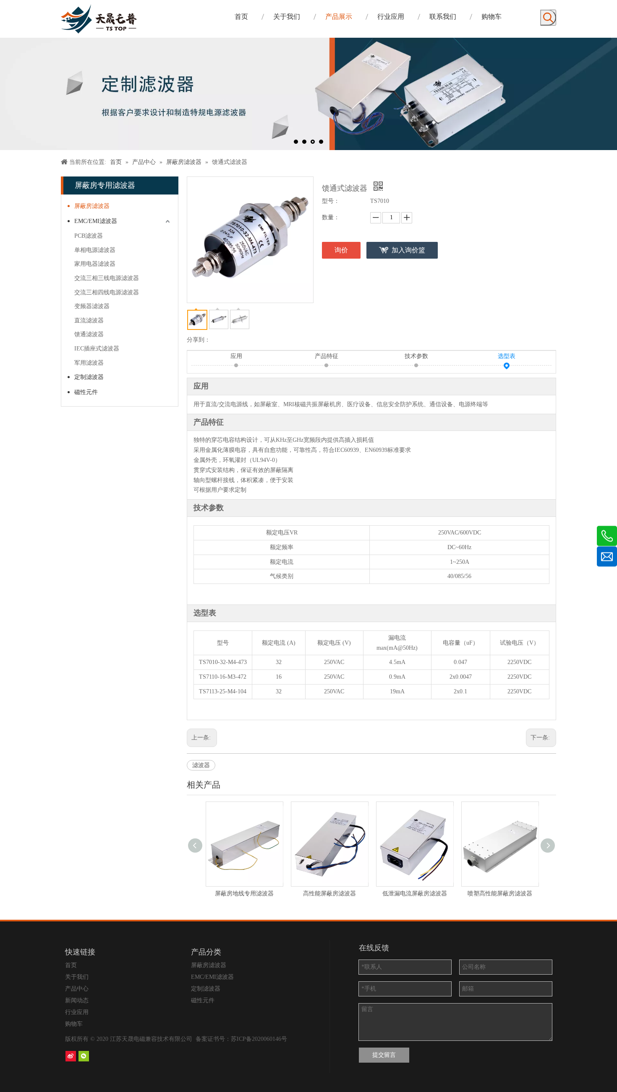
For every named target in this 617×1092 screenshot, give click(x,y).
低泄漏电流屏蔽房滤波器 (414, 893)
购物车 (74, 1024)
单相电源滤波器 (94, 250)
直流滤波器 (89, 320)
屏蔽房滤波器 (92, 206)
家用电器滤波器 (94, 264)
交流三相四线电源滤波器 (106, 292)
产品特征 (326, 356)
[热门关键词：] (548, 18)
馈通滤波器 (89, 334)
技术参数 (416, 356)
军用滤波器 (89, 363)
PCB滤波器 (88, 236)
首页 (71, 965)
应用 (236, 356)
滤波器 (201, 765)
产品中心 (77, 989)
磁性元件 (86, 392)
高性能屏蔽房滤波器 (329, 893)
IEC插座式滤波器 (96, 348)
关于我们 (77, 977)
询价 (341, 250)
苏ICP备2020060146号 (259, 1039)
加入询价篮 (408, 250)
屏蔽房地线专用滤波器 (244, 893)
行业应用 (77, 1012)
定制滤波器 (89, 377)
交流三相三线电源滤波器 (106, 278)
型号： (331, 201)
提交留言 (384, 1055)
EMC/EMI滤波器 (95, 221)
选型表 (506, 356)
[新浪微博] (70, 1056)
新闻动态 (77, 1000)
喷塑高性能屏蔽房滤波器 (500, 893)
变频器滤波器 (92, 306)
